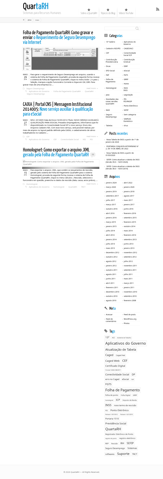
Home (126, 83)
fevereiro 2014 (130, 235)
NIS (84, 139)
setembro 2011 (130, 270)
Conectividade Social (70, 139)
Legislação (128, 95)
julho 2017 (110, 200)
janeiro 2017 (129, 204)
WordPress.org (130, 319)
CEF (28, 136)
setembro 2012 (130, 257)
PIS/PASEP (128, 101)
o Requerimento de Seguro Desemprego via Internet (59, 37)
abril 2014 (110, 235)
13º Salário (110, 42)
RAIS (108, 110)
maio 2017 (128, 200)
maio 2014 (128, 230)
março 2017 (111, 204)
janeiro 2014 (111, 239)
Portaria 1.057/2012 (111, 414)
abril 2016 (110, 213)
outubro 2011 (111, 270)
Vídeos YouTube (126, 13)
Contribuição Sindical (129, 60)
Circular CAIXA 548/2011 (113, 370)
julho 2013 (110, 244)
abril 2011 (110, 283)
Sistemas (132, 448)
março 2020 (111, 187)
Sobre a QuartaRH (89, 13)
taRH (36, 7)
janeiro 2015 (111, 226)
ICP (118, 400)
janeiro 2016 (111, 217)
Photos (127, 323)
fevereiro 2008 (130, 300)
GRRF (126, 79)
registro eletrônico (127, 438)
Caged (109, 355)
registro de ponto (111, 438)
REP (107, 443)
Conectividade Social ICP (130, 54)
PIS (91, 139)
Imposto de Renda (130, 400)
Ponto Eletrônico (131, 106)
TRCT (83, 187)
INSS (126, 88)
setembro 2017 (112, 196)
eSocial (127, 70)
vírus (126, 125)
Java (107, 95)
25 (93, 154)
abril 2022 (128, 182)
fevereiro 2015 (130, 222)
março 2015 (111, 222)
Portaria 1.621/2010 (126, 414)
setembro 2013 (130, 239)
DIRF (126, 66)
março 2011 (129, 283)
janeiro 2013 (129, 248)
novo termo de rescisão (125, 405)
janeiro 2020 (129, 187)
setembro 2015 (130, 217)
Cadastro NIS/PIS (113, 48)
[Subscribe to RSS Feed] (157, 9)
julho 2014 (110, 230)
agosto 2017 (129, 196)
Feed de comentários (111, 320)
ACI (113, 337)
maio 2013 (110, 248)
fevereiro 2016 (130, 213)
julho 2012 (128, 261)
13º (107, 337)
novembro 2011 (130, 265)
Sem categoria (130, 114)
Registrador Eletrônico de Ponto (119, 434)
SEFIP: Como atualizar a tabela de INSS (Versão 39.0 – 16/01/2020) (123, 160)
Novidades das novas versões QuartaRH (112, 101)
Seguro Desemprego (35, 88)
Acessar (109, 314)
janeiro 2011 (129, 287)
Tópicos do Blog (108, 13)
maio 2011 (128, 278)
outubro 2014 (129, 226)
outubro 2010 (111, 296)
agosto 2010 (111, 300)
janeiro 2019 (111, 191)
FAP (107, 75)
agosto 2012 (111, 261)
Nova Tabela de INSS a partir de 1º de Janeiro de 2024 (122, 140)
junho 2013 (128, 244)
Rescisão (114, 443)
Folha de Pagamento (110, 80)
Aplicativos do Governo (39, 91)
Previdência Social (115, 423)
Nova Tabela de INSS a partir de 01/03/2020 (120, 154)
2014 (29, 20)
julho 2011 (128, 274)
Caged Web (112, 361)
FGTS (126, 75)
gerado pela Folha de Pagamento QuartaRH (56, 152)
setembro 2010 (130, 296)
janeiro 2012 (111, 265)
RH (122, 443)
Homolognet (31, 184)
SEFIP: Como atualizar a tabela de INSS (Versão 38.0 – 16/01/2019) (123, 167)
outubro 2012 (111, 257)
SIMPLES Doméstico (128, 120)
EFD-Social (110, 70)
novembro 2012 (130, 252)
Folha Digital (125, 395)
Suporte (123, 453)
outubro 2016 (111, 209)
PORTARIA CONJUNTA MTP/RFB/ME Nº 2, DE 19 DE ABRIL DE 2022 (122, 147)
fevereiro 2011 (112, 287)
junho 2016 (128, 209)
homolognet (58, 187)
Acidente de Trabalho (124, 338)
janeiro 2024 (111, 182)
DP (133, 374)
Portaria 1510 (112, 418)
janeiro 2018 (129, 191)
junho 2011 (111, 278)
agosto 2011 (111, 274)
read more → (92, 88)
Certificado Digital (115, 365)
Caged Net (120, 355)
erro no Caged (112, 379)
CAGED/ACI (128, 48)
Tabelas (109, 125)
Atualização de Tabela (120, 349)
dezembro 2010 (112, 292)
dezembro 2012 (112, 252)
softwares (109, 454)
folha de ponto (111, 395)
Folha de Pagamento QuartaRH (67, 91)
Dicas (108, 66)
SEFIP (126, 110)
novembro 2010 (130, 292)
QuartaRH (89, 91)
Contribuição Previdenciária (112, 60)
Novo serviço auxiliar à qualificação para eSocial (58, 109)
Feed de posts (130, 314)
